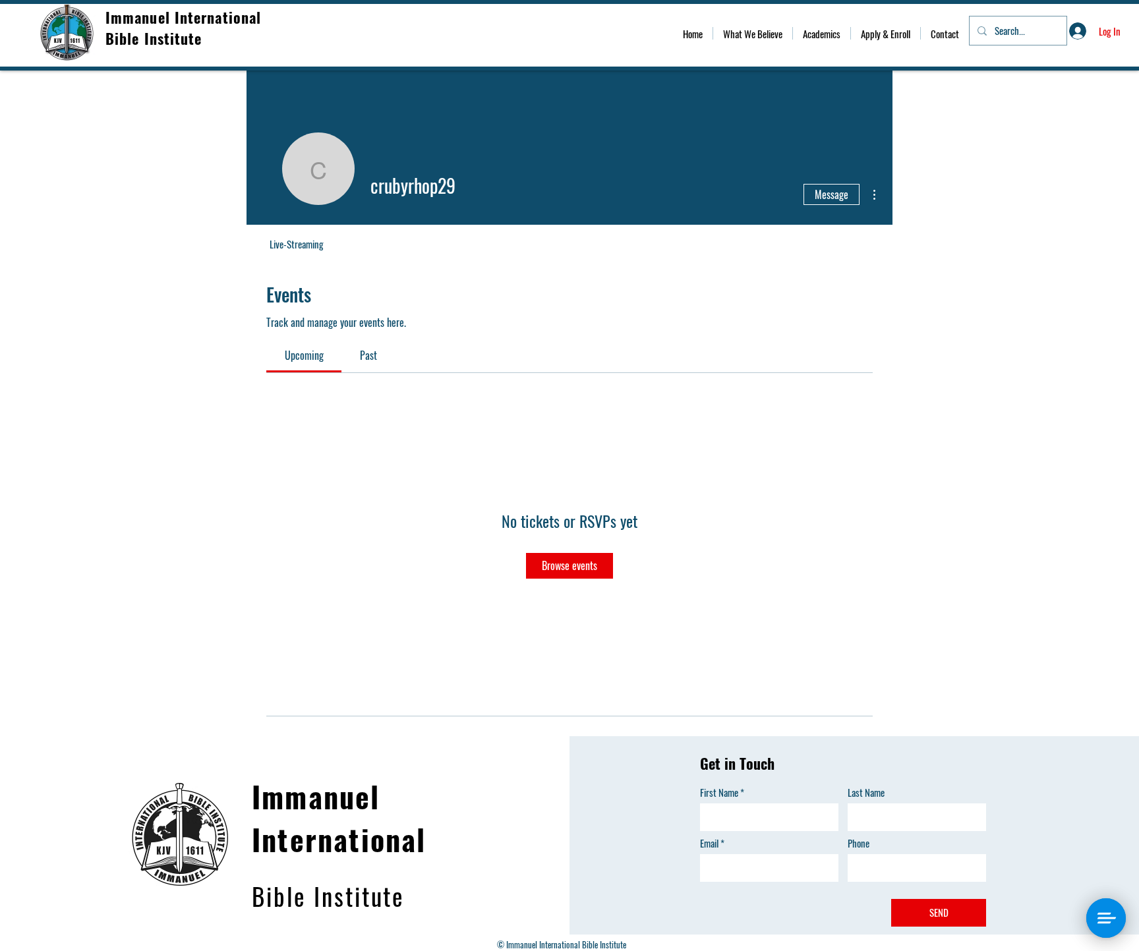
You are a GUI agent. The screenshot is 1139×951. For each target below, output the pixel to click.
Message (831, 194)
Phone (858, 843)
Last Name (866, 792)
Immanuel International (185, 17)
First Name (719, 792)
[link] (304, 355)
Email (709, 843)
